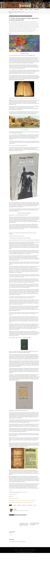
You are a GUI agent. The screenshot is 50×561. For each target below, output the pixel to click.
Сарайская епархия (30, 505)
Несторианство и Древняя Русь (14, 498)
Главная (13, 9)
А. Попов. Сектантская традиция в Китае (12, 532)
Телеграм (26, 9)
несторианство (19, 505)
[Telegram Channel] (29, 1)
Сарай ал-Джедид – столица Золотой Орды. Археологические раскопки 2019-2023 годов (22, 500)
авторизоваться (23, 541)
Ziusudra (10, 33)
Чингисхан (35, 505)
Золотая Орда (14, 505)
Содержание (21, 9)
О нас (17, 9)
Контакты (30, 9)
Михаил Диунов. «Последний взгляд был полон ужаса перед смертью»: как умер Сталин (24, 524)
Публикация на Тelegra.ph (13, 494)
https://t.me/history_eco (24, 492)
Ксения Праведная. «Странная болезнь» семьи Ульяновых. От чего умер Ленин (34, 524)
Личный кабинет (36, 9)
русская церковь (24, 505)
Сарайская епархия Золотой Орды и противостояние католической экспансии (21, 502)
